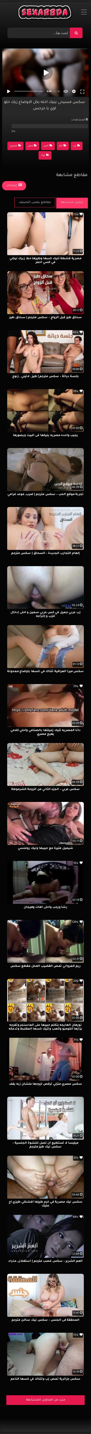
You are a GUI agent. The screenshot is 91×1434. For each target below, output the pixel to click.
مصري (13, 146)
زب (74, 146)
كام (61, 146)
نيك (43, 155)
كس (45, 146)
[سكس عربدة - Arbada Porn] (46, 13)
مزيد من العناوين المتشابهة (45, 1400)
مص (30, 146)
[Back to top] (78, 1421)
